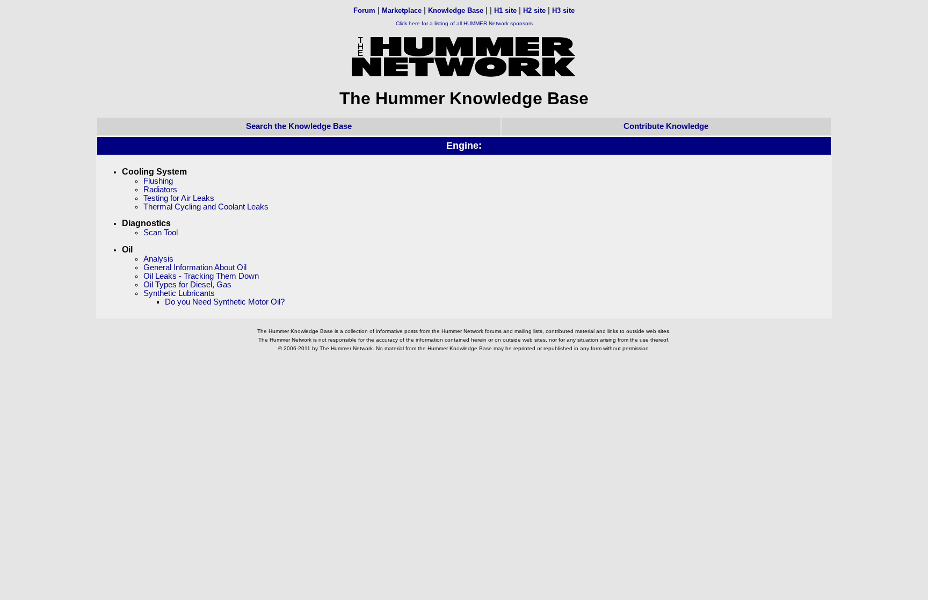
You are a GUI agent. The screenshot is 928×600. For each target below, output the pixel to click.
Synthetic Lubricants (179, 293)
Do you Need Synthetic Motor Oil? (225, 302)
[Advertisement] (464, 384)
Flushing (158, 181)
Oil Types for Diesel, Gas (187, 284)
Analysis (158, 259)
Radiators (160, 189)
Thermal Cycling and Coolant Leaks (206, 207)
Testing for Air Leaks (178, 198)
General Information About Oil (195, 267)
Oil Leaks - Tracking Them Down (201, 276)
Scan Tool (160, 232)
